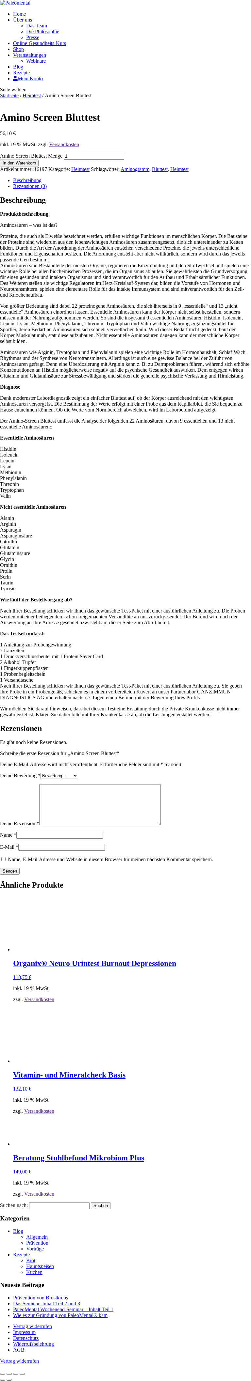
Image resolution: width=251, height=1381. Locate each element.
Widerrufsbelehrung (33, 1344)
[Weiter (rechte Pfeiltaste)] (9, 1380)
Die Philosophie (42, 31)
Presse (32, 37)
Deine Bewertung (20, 775)
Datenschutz (26, 1338)
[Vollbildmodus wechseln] (9, 1374)
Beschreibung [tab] (27, 180)
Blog (18, 67)
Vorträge (35, 1248)
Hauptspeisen (40, 1266)
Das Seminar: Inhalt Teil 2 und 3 (46, 1303)
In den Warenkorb (19, 163)
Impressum (24, 1332)
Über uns (22, 20)
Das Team (36, 25)
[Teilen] (15, 1374)
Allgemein (37, 1237)
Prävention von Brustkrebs (40, 1297)
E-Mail (9, 847)
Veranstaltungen (29, 55)
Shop (18, 49)
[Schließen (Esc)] (22, 1374)
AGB (19, 1350)
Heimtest (32, 95)
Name (8, 835)
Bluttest (160, 169)
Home (19, 14)
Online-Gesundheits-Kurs (39, 43)
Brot (30, 1260)
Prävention (37, 1243)
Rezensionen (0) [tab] (30, 186)
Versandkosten (64, 144)
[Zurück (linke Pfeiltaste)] (2, 1380)
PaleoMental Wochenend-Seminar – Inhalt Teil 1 (63, 1309)
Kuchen (34, 1272)
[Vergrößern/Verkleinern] (2, 1374)
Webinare (36, 61)
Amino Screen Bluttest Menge (31, 156)
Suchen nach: (14, 1205)
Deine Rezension (19, 823)
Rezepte (21, 72)
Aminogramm (135, 169)
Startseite (9, 95)
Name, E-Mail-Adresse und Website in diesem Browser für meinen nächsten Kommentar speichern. (110, 859)
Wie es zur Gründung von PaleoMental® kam (60, 1315)
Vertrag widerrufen (32, 1326)
